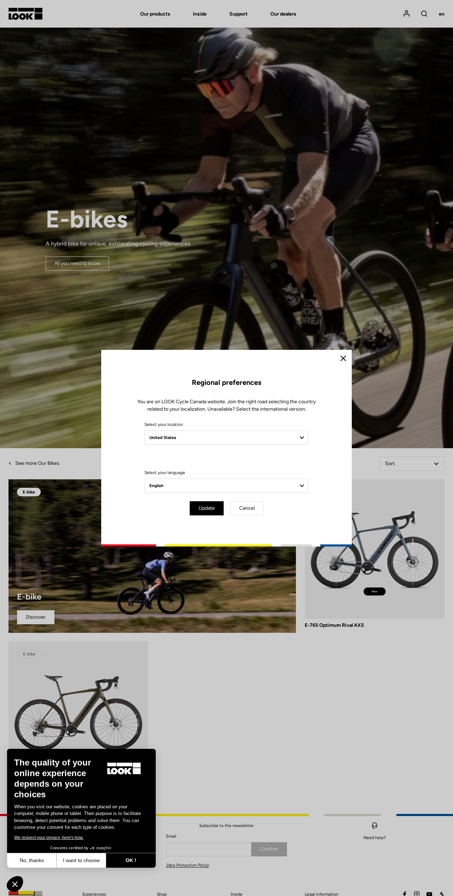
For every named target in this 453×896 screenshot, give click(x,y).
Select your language (164, 472)
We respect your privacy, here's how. (49, 837)
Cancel (247, 508)
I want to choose (81, 860)
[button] (14, 883)
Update (207, 508)
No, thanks (32, 860)
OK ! (131, 860)
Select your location (163, 424)
